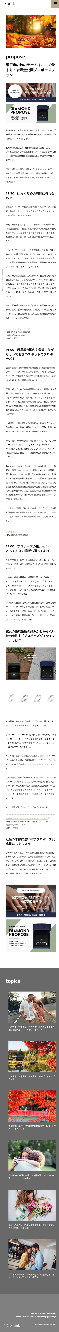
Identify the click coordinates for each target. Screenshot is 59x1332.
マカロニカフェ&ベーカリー (17, 329)
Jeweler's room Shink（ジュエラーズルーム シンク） (27, 819)
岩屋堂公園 (10, 532)
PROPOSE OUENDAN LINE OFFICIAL (2, 280)
